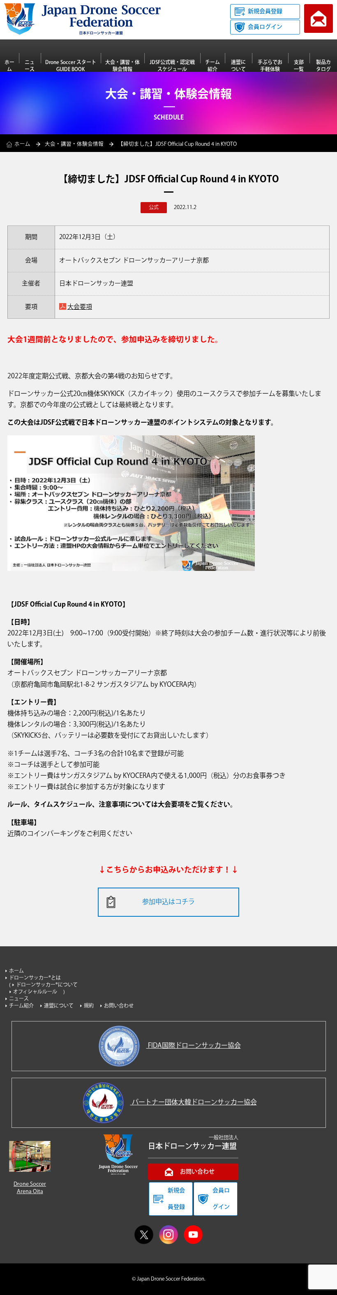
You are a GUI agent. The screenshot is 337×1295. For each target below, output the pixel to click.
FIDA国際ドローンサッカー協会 (193, 1046)
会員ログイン (265, 27)
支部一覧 (299, 66)
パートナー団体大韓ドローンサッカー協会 (193, 1102)
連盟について (238, 66)
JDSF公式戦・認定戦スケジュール (172, 66)
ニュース (30, 66)
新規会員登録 (265, 11)
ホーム (9, 66)
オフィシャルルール (35, 992)
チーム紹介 (212, 66)
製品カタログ (323, 66)
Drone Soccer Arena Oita (30, 1187)
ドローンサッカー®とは (35, 978)
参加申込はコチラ (168, 902)
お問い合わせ (318, 18)
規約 (89, 1006)
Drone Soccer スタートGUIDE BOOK (70, 66)
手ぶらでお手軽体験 (270, 66)
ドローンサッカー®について (47, 985)
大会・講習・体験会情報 (122, 66)
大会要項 (79, 307)
